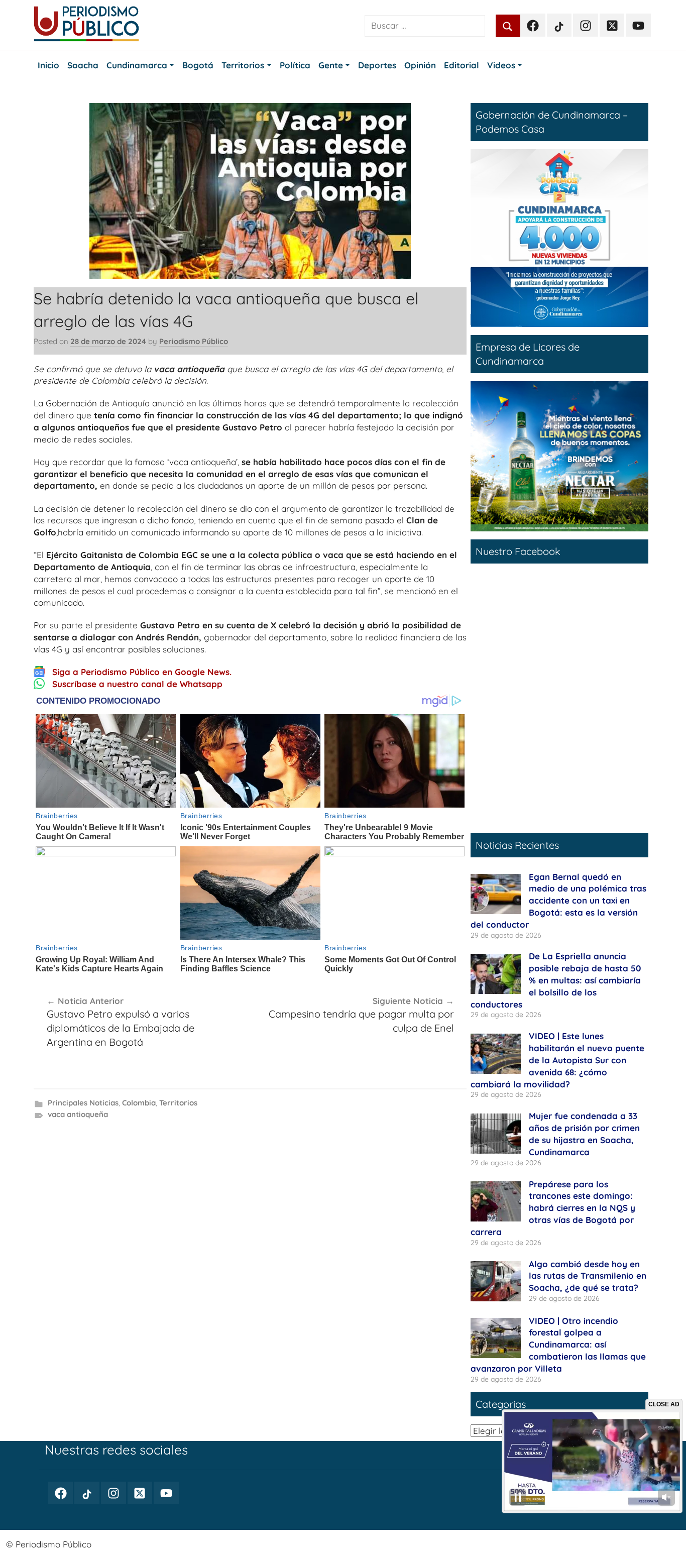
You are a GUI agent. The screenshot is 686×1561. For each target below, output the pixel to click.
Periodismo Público (193, 341)
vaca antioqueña (78, 1114)
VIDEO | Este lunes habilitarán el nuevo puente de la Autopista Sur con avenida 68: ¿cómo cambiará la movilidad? (557, 1060)
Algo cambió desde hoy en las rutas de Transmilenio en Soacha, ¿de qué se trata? (587, 1276)
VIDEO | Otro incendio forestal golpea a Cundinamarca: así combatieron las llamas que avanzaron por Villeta (558, 1344)
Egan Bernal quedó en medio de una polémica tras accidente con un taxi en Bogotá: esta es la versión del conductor (558, 900)
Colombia (139, 1102)
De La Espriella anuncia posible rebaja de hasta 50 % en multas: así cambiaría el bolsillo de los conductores (556, 980)
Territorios (178, 1102)
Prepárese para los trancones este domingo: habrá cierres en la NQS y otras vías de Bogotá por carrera (553, 1208)
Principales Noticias (83, 1102)
